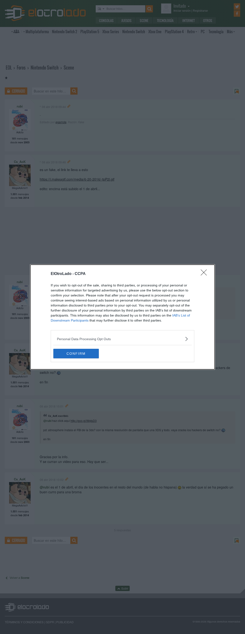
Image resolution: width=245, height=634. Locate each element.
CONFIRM (76, 353)
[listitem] (122, 338)
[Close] (205, 274)
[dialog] (122, 317)
